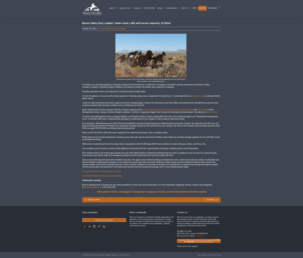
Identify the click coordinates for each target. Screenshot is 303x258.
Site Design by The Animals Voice (209, 255)
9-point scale (198, 96)
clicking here (199, 236)
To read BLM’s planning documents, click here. (101, 171)
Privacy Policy (124, 255)
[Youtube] (104, 226)
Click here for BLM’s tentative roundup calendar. (102, 176)
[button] (219, 8)
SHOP (194, 8)
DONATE (202, 8)
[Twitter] (89, 226)
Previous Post (94, 200)
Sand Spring (202, 110)
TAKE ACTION (149, 8)
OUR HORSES (172, 8)
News (113, 29)
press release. (212, 112)
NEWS (160, 8)
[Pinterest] (99, 226)
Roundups (121, 29)
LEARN (137, 8)
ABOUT (112, 8)
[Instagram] (94, 226)
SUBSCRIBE (212, 8)
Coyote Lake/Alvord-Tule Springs (156, 110)
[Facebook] (84, 226)
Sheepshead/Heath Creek (182, 110)
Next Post (211, 200)
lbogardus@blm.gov (92, 187)
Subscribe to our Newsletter (104, 220)
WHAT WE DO (124, 8)
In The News (105, 29)
